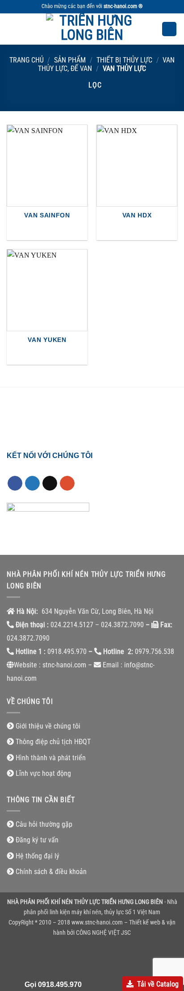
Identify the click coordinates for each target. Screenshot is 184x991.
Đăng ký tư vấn (37, 840)
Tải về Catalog (158, 984)
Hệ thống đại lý (37, 856)
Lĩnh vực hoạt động (43, 773)
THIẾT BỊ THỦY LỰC (124, 60)
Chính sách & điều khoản (51, 871)
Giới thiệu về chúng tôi (48, 726)
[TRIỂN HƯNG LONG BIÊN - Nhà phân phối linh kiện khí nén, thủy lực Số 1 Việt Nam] (92, 29)
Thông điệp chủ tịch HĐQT (53, 741)
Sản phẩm (70, 60)
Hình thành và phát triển (51, 758)
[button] (12, 29)
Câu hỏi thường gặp (44, 824)
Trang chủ (26, 60)
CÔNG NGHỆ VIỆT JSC (103, 933)
